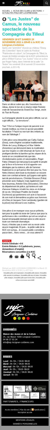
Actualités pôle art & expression (19, 13)
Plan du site (25, 410)
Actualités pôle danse (32, 273)
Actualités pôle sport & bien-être (24, 277)
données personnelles (25, 424)
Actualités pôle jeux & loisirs (30, 275)
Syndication (39, 410)
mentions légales (25, 420)
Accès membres (11, 410)
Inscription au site (25, 412)
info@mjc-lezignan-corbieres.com (18, 342)
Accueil (6, 11)
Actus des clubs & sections (27, 11)
